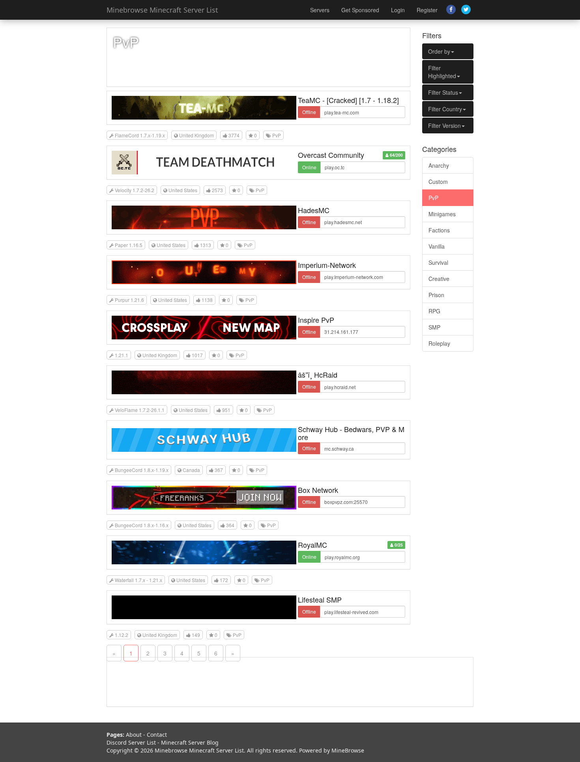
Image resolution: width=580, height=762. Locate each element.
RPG (434, 311)
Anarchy (438, 165)
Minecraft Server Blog (190, 742)
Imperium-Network (327, 265)
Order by (439, 51)
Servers (319, 10)
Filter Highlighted (442, 72)
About (134, 734)
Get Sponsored (360, 10)
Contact (157, 734)
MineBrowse (347, 750)
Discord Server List (131, 742)
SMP (434, 327)
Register (427, 10)
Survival (438, 262)
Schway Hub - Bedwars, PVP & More (351, 433)
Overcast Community (331, 155)
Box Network (318, 490)
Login (398, 10)
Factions (439, 230)
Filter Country (445, 109)
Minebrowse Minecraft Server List (162, 10)
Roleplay (439, 343)
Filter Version (444, 125)
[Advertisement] (447, 477)
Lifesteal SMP (320, 599)
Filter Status (443, 92)
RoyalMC (312, 544)
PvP (433, 198)
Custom (438, 181)
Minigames (442, 214)
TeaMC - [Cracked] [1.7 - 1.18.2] (348, 100)
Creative (438, 279)
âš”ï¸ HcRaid (317, 374)
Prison (436, 295)
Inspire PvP (316, 320)
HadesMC (313, 210)
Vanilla (436, 246)
